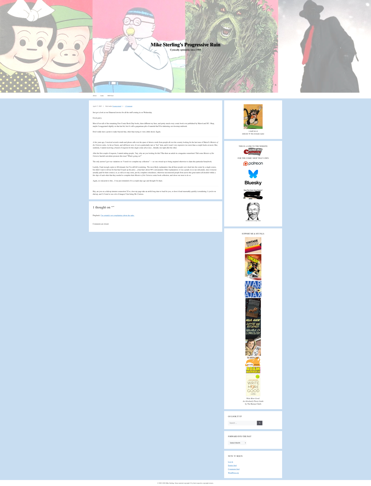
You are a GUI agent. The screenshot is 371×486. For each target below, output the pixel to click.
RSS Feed (110, 96)
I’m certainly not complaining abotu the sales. (117, 215)
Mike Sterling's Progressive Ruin (185, 44)
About (95, 96)
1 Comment (128, 106)
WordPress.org (233, 473)
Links (102, 96)
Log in (230, 462)
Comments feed (234, 469)
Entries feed (232, 465)
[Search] (259, 423)
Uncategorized (116, 106)
